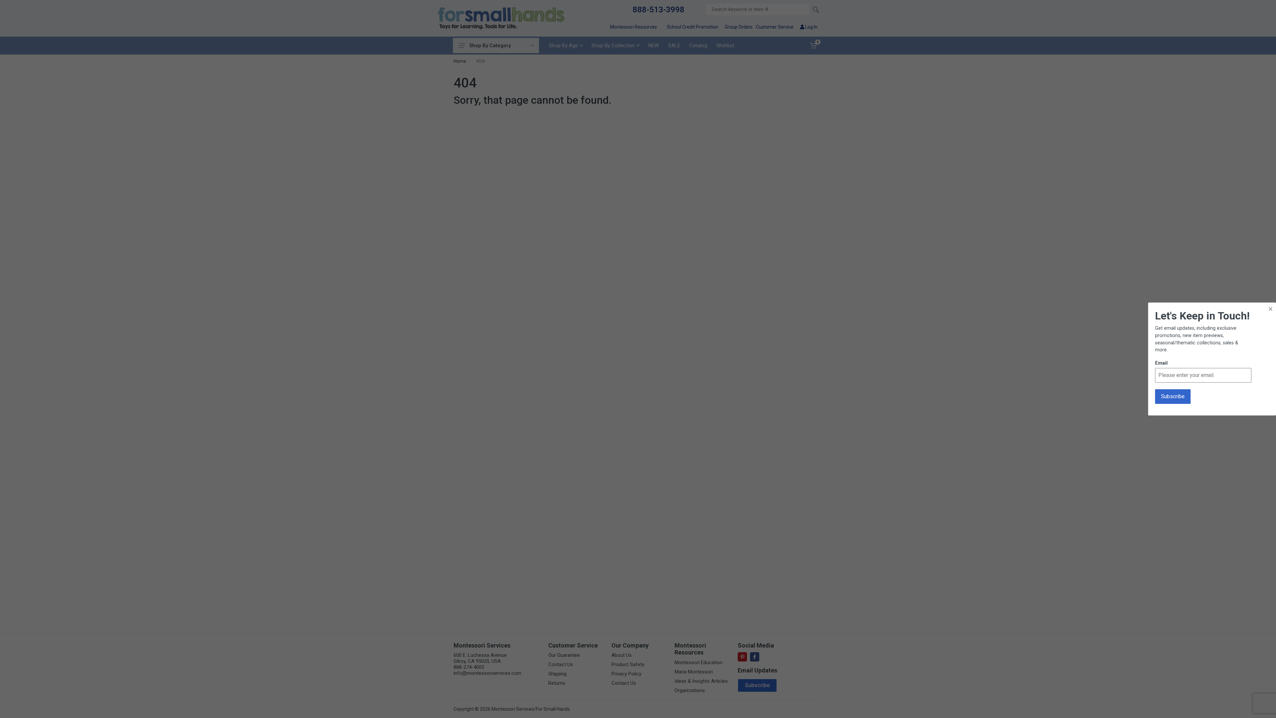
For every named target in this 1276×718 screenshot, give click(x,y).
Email (1161, 363)
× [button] (1270, 309)
